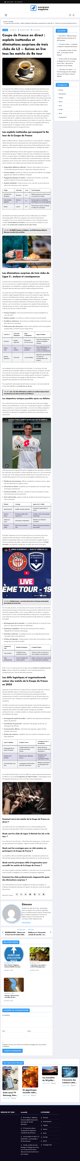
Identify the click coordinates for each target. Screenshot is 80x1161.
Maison (60, 102)
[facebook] (17, 894)
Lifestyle (61, 98)
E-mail (29, 1031)
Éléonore (14, 30)
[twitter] (21, 894)
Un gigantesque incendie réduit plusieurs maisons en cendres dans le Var (30, 1091)
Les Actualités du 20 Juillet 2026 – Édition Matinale (49, 1079)
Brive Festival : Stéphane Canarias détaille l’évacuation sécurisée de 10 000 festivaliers (13, 966)
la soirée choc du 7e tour (24, 386)
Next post (31, 929)
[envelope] (30, 894)
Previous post (21, 929)
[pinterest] (34, 894)
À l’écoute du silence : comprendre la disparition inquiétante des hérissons (28, 1130)
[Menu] (6, 15)
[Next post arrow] (50, 932)
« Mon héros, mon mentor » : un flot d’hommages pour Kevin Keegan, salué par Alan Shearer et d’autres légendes (38, 966)
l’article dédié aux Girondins (16, 222)
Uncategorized (62, 117)
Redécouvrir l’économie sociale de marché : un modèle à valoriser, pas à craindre (37, 933)
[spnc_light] (73, 15)
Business (61, 90)
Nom (3, 1031)
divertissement (62, 94)
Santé (60, 105)
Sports (60, 113)
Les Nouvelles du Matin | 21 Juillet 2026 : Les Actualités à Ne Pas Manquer (66, 52)
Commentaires (6, 1015)
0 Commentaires (36, 30)
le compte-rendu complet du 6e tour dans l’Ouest (22, 225)
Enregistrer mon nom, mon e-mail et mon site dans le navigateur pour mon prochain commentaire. (24, 1045)
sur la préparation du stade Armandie (26, 777)
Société (5, 30)
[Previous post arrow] (2, 932)
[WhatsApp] (39, 894)
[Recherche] (70, 15)
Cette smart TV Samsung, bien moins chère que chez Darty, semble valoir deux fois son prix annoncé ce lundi (10, 1094)
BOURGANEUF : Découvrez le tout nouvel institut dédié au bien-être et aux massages (15, 933)
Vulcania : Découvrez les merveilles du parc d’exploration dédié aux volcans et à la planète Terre (13, 996)
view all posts (26, 922)
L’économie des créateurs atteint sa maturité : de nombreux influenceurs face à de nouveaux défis (69, 1081)
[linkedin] (25, 894)
